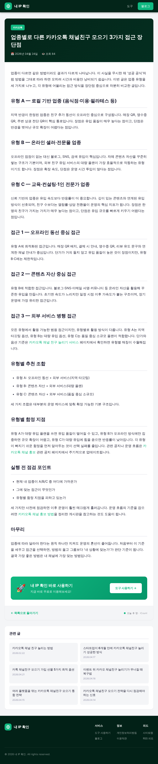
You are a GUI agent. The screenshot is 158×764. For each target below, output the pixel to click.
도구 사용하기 (103, 732)
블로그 (145, 6)
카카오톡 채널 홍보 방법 (36, 514)
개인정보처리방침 (127, 732)
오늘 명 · (135, 613)
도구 (130, 6)
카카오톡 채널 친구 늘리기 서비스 (54, 342)
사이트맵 (148, 732)
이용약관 (122, 738)
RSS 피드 (148, 738)
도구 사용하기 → (125, 588)
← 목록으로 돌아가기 (24, 613)
